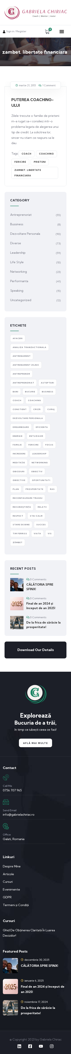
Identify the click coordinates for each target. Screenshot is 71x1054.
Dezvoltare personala (25, 234)
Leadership (18, 252)
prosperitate (34, 489)
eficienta (42, 427)
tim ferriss (20, 533)
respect (18, 516)
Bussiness (16, 224)
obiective (19, 480)
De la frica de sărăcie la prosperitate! (43, 624)
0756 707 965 (12, 790)
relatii (42, 507)
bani (15, 391)
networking (40, 462)
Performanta (19, 281)
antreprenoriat (23, 383)
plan (16, 489)
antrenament (22, 356)
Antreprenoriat (21, 215)
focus (49, 445)
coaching (46, 153)
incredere (19, 453)
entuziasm (36, 436)
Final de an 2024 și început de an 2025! (40, 606)
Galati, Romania (13, 839)
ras (52, 489)
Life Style (17, 262)
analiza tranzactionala (29, 347)
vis (50, 533)
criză (37, 409)
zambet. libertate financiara (27, 173)
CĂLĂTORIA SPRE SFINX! (39, 587)
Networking (18, 271)
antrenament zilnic (26, 365)
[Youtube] (41, 1046)
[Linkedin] (19, 1046)
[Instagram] (52, 1046)
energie (18, 436)
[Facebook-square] (30, 1046)
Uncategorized (20, 300)
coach (26, 153)
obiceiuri (19, 471)
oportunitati (41, 480)
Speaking (16, 290)
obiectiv (37, 471)
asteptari (47, 383)
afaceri (18, 338)
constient (20, 409)
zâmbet (18, 542)
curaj (51, 409)
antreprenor (21, 374)
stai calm (36, 516)
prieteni (40, 161)
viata (37, 533)
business (47, 391)
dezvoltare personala (28, 418)
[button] (61, 31)
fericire (20, 161)
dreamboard (21, 427)
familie (17, 445)
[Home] (35, 694)
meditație (19, 462)
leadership (39, 453)
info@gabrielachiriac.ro (18, 814)
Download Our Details (35, 650)
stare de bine (21, 524)
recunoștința (22, 507)
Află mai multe (35, 743)
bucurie (30, 391)
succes (41, 524)
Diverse (15, 243)
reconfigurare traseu (28, 498)
